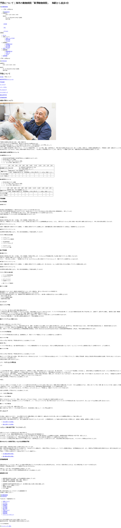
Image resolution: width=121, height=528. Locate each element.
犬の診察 (8, 45)
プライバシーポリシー (8, 514)
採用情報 (5, 55)
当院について (6, 501)
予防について (6, 48)
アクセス (8, 41)
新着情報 (5, 513)
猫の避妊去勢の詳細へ (8, 456)
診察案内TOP (9, 44)
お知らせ (8, 52)
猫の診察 (8, 47)
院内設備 (8, 39)
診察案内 (5, 505)
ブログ (7, 54)
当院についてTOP (10, 38)
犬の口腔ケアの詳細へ (8, 421)
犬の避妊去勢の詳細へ (8, 453)
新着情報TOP (9, 51)
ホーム (4, 35)
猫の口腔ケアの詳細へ (8, 424)
